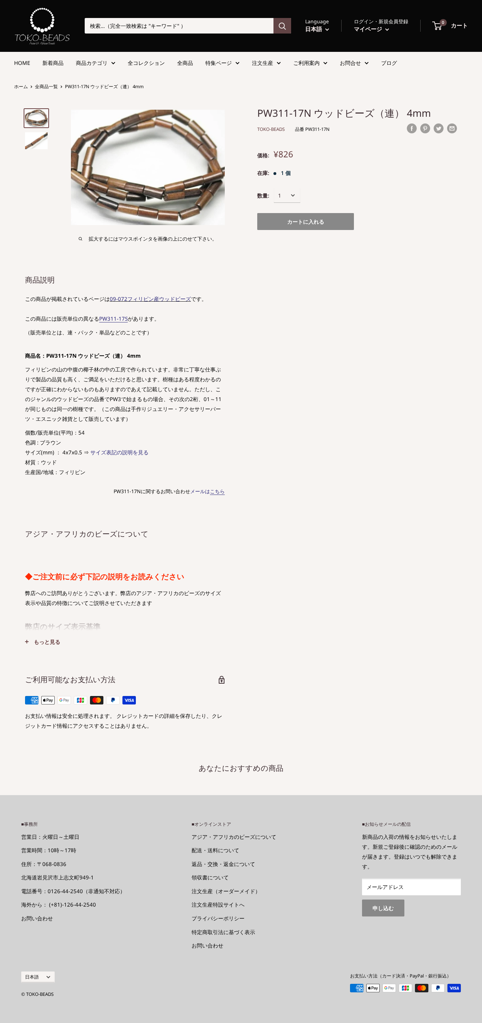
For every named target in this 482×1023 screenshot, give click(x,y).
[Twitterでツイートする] (439, 128)
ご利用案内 (306, 62)
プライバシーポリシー (218, 918)
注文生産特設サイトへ (218, 904)
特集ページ (218, 62)
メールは (207, 491)
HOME (22, 62)
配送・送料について (215, 850)
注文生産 (262, 62)
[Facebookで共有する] (412, 128)
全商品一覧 (46, 86)
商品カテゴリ (92, 62)
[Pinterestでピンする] (425, 128)
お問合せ (350, 62)
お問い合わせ (37, 918)
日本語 (32, 977)
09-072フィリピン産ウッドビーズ (150, 298)
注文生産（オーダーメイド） (226, 891)
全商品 (185, 62)
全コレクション (146, 62)
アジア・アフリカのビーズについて (234, 836)
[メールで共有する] (452, 128)
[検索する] (282, 26)
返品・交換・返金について (223, 863)
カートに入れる (305, 221)
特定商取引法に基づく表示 (223, 932)
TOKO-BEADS (271, 129)
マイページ (369, 29)
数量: (263, 195)
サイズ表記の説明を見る (119, 452)
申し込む (383, 908)
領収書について (210, 877)
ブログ (389, 62)
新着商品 (53, 62)
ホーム (21, 86)
